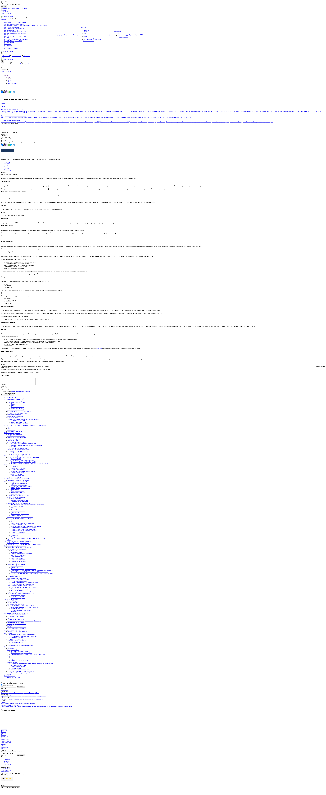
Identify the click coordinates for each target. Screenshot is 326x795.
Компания (4, 729)
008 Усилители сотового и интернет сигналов (218, 111)
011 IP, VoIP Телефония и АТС (301, 111)
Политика (3, 735)
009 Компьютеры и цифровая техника (243, 111)
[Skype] (11, 92)
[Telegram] (14, 92)
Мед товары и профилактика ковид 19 (114, 111)
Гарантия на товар (6, 742)
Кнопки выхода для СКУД (93, 122)
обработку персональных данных (20, 391)
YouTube (6, 762)
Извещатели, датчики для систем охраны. (50, 122)
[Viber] (6, 92)
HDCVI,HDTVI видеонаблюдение (11, 117)
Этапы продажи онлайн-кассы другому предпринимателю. (18, 703)
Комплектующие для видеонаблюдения (83, 117)
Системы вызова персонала (174, 122)
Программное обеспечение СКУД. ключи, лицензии (126, 122)
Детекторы (28, 122)
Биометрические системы (8, 122)
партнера (99, 348)
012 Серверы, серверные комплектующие (280, 111)
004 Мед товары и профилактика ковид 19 (170, 111)
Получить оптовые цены (7, 150)
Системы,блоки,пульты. (239, 122)
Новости (3, 732)
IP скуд (185, 117)
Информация (4, 736)
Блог (2, 745)
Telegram (6, 761)
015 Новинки (8, 112)
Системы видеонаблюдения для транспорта (107, 117)
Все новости (4, 690)
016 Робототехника (17, 112)
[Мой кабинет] (1, 53)
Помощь (3, 738)
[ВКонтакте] (2, 92)
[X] (4, 92)
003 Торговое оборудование (95, 111)
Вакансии (3, 733)
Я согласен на (16, 391)
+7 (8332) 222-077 (6, 11)
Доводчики (34, 122)
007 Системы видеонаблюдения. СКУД (194, 111)
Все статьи (4, 702)
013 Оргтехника (314, 111)
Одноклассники (8, 764)
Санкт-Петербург (12, 83)
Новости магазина (7, 685)
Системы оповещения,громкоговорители (194, 122)
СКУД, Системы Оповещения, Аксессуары (132, 117)
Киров (9, 80)
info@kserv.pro (5, 771)
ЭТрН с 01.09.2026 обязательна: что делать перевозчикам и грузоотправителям (23, 696)
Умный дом (249, 122)
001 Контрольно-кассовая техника (34, 111)
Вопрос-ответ (5, 747)
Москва (9, 82)
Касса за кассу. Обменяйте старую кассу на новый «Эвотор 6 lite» (20, 693)
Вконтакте (7, 759)
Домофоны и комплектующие (63, 117)
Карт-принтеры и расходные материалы (73, 122)
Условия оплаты (5, 739)
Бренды (3, 748)
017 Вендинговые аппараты (31, 112)
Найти (2, 785)
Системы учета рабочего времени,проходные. (219, 122)
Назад (9, 77)
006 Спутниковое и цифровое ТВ (134, 111)
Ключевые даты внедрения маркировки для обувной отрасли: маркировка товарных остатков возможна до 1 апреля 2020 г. (36, 706)
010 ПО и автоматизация (261, 111)
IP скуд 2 (189, 117)
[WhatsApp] (9, 92)
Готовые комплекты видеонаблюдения (43, 117)
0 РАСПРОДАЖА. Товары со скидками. (12, 111)
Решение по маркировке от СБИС (10, 705)
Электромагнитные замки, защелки (263, 122)
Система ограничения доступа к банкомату (153, 122)
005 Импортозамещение (151, 111)
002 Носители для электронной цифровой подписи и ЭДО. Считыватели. (65, 111)
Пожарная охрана (106, 122)
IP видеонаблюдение (26, 117)
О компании (4, 730)
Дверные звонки (20, 122)
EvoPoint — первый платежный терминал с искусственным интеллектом (22, 699)
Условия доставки (6, 741)
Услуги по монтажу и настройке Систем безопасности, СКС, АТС (164, 117)
